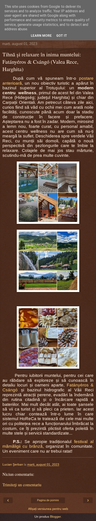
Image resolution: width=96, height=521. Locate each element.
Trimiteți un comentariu (21, 484)
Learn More (41, 36)
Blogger (55, 516)
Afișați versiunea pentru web (48, 509)
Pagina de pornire (48, 500)
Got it (61, 36)
